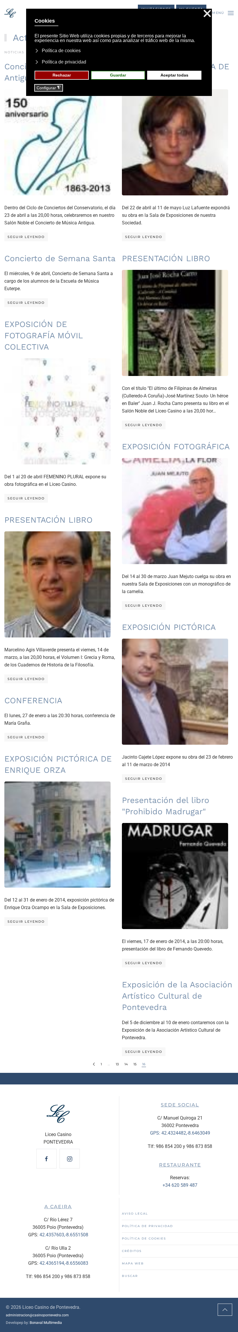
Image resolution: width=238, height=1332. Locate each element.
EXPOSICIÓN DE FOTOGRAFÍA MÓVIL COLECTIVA (43, 335)
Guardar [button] (118, 75)
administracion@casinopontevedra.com (37, 1315)
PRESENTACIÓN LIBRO (166, 258)
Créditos (132, 1251)
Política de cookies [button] (61, 50)
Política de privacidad (147, 1226)
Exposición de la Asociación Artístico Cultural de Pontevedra (177, 996)
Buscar (130, 1276)
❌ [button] (207, 13)
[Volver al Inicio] (10, 13)
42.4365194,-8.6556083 (63, 1263)
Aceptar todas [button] (174, 75)
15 (135, 1064)
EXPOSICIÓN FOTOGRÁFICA (176, 446)
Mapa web (133, 1263)
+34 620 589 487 (180, 1185)
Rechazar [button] (62, 75)
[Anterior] (93, 1064)
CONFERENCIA (33, 700)
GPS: (155, 1133)
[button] (223, 13)
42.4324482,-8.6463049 (185, 1133)
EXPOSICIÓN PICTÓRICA (169, 627)
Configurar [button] (49, 88)
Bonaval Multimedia (46, 1322)
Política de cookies (144, 1238)
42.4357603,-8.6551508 (63, 1234)
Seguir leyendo (26, 237)
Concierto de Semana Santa (60, 258)
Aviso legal (135, 1213)
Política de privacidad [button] (64, 61)
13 (117, 1064)
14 (126, 1064)
